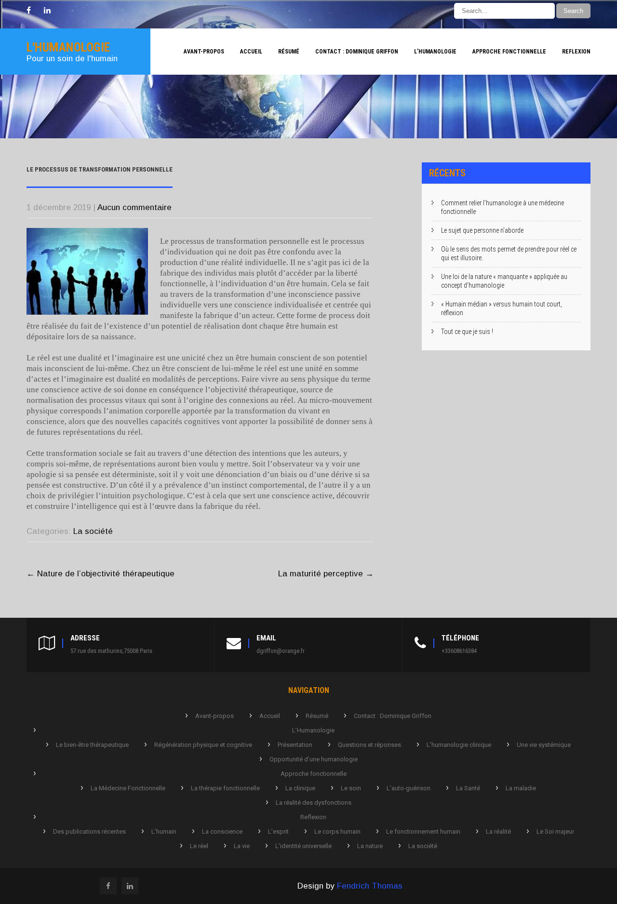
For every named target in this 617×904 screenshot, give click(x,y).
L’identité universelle (303, 846)
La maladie (521, 788)
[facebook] (29, 10)
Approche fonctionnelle (509, 51)
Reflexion (576, 51)
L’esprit (278, 831)
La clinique (300, 788)
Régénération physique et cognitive (203, 744)
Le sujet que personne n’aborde (482, 230)
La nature (370, 846)
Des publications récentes (89, 831)
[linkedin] (47, 10)
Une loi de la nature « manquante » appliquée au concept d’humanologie (504, 281)
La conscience (222, 831)
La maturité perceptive (326, 573)
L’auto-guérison (408, 788)
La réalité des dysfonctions (313, 802)
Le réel (199, 846)
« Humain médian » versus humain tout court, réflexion (501, 308)
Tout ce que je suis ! (467, 331)
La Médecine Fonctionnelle (128, 788)
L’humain (163, 831)
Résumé (288, 51)
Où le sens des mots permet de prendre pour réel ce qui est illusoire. (509, 253)
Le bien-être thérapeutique (92, 744)
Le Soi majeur (555, 831)
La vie (242, 846)
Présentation (295, 744)
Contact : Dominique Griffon (356, 51)
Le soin (351, 788)
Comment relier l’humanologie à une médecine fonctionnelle (502, 207)
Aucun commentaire (134, 207)
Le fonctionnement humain (423, 831)
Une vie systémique (544, 744)
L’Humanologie (435, 51)
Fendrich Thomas (369, 886)
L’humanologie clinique (459, 744)
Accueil (251, 51)
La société (93, 531)
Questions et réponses (369, 744)
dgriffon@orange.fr (280, 650)
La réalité (498, 831)
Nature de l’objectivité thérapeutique (100, 573)
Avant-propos (204, 51)
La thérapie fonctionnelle (225, 788)
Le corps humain (337, 831)
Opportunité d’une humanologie (313, 759)
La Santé (468, 788)
